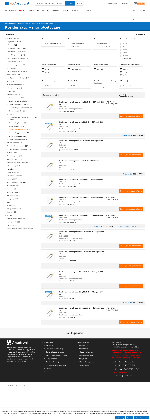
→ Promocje (11, 38)
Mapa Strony (84, 365)
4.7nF (125, 47)
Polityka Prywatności (141, 418)
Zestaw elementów (103, 47)
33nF (125, 55)
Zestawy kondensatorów (17, 101)
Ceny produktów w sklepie (55, 349)
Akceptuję (120, 418)
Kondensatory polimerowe (17, 133)
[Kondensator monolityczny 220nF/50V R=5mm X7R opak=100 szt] (50, 236)
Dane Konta (84, 349)
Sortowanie (122, 94)
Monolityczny (76, 69)
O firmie (45, 10)
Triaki (8, 202)
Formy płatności (51, 359)
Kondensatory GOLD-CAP (17, 126)
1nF (125, 43)
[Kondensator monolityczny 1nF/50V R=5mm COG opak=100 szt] (50, 165)
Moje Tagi (83, 359)
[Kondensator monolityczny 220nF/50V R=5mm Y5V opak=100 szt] (50, 256)
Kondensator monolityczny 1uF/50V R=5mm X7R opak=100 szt (81, 197)
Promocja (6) (127, 86)
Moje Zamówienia (86, 355)
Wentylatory (10, 215)
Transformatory (12, 195)
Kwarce (9, 91)
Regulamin (56, 10)
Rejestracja (124, 4)
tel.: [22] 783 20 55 (124, 365)
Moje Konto (84, 345)
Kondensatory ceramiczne (17, 104)
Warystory (10, 212)
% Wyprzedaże (11, 41)
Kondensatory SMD (15, 111)
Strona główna (10, 10)
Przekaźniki (10, 169)
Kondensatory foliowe (16, 123)
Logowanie (112, 4)
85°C (48, 86)
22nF (125, 52)
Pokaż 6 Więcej (126, 58)
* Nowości (10, 45)
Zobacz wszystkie (14, 98)
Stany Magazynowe (87, 362)
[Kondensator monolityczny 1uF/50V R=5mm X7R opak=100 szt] (50, 200)
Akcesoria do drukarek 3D (15, 51)
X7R (125, 72)
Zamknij (129, 418)
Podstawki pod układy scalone (17, 162)
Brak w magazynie (77, 43)
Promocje (87, 10)
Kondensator (102, 43)
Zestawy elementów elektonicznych (18, 228)
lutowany (101, 88)
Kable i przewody (12, 88)
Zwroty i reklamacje (53, 362)
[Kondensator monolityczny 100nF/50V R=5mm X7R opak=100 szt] (50, 106)
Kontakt (66, 10)
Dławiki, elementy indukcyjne (16, 78)
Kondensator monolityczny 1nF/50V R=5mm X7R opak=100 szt (81, 179)
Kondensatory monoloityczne (18, 129)
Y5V (125, 75)
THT (73, 86)
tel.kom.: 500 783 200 (126, 369)
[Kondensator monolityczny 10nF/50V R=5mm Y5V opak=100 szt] (50, 145)
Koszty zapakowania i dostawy (56, 355)
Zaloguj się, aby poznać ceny (131, 116)
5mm (100, 69)
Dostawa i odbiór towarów (55, 352)
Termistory (10, 189)
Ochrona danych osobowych (56, 365)
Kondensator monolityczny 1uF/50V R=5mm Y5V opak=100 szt (81, 215)
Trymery (11, 114)
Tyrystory (9, 205)
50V (47, 69)
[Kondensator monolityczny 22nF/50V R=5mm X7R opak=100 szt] (50, 276)
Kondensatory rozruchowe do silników (19, 118)
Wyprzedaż (76, 10)
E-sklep (22, 10)
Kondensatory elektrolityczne (18, 107)
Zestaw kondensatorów (53, 43)
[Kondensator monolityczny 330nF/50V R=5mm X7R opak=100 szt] (50, 312)
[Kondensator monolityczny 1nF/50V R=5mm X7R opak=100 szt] (50, 182)
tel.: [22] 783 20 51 (124, 361)
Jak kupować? (33, 10)
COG (125, 69)
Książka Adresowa (86, 352)
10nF (125, 50)
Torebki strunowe (12, 192)
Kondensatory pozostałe (17, 136)
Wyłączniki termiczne (14, 218)
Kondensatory (23, 24)
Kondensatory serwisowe (17, 139)
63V (47, 72)
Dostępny (75, 47)
